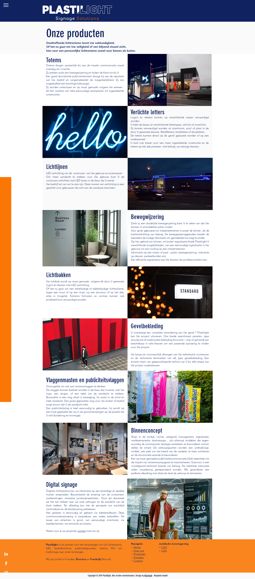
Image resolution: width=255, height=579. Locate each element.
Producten (139, 554)
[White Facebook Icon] (6, 563)
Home (137, 547)
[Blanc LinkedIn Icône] (6, 553)
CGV (164, 550)
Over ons (139, 550)
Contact (138, 560)
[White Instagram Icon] (6, 573)
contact (82, 531)
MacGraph (148, 575)
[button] (5, 5)
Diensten (139, 557)
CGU (164, 547)
